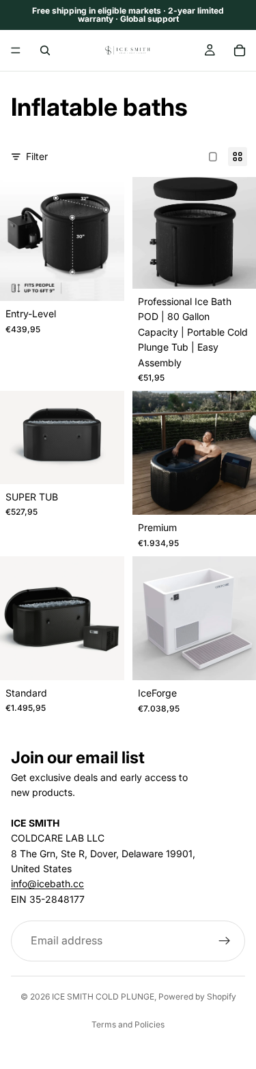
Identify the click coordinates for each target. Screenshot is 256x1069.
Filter (37, 156)
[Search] (45, 50)
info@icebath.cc (47, 883)
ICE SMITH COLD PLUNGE (103, 996)
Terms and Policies (128, 1024)
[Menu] (15, 50)
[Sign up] (224, 941)
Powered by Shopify (197, 996)
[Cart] (240, 50)
